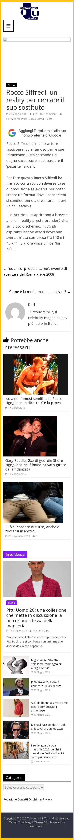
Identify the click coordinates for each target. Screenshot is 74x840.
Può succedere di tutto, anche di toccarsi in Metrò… (32, 529)
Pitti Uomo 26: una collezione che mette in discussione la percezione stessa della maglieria (36, 617)
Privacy (47, 799)
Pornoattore (20, 119)
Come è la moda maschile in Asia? (40, 291)
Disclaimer (35, 799)
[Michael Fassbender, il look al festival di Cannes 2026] (16, 723)
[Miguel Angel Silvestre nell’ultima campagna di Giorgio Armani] (16, 658)
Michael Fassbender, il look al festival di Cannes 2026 (48, 726)
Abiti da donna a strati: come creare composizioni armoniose (49, 706)
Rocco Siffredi (36, 119)
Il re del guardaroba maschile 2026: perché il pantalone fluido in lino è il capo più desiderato (47, 751)
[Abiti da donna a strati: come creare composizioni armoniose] (16, 701)
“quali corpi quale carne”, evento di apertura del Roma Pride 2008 (35, 271)
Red (35, 114)
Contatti (23, 799)
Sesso (11, 85)
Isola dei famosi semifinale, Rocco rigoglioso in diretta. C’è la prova (33, 400)
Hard (9, 119)
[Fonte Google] (37, 133)
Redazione (10, 799)
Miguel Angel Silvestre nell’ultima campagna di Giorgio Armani (46, 664)
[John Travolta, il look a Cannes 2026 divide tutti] (16, 680)
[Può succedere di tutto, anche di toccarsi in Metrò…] (33, 485)
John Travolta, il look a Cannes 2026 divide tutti (46, 684)
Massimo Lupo (41, 630)
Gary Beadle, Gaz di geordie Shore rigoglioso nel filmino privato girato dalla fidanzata (35, 464)
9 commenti (50, 114)
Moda (11, 603)
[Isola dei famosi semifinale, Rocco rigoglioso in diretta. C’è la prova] (35, 356)
